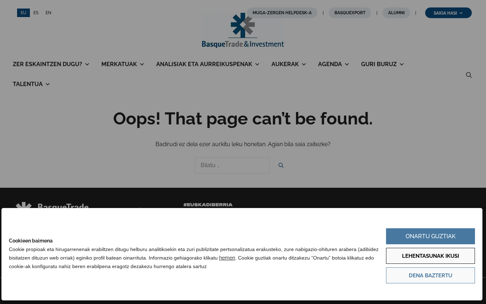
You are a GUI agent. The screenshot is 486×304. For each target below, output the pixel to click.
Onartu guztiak (430, 236)
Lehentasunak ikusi (430, 256)
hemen (227, 258)
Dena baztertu (430, 275)
